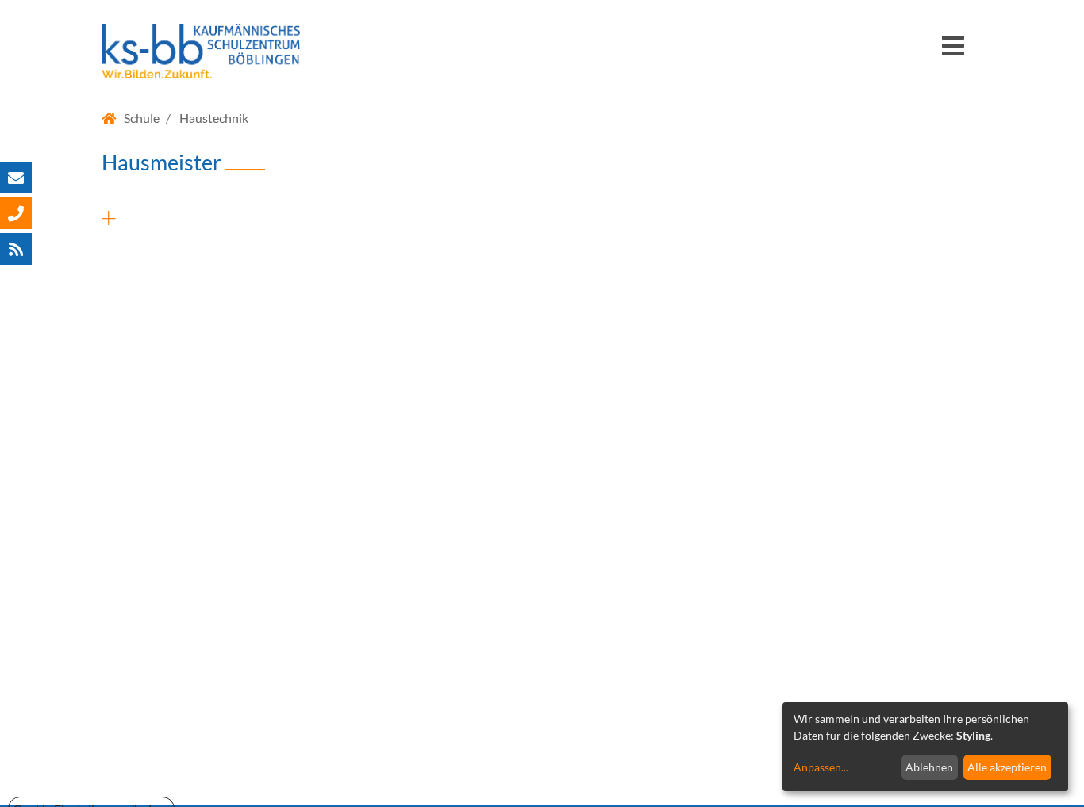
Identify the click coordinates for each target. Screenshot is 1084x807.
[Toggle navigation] (953, 52)
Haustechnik (213, 117)
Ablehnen (929, 767)
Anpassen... (821, 767)
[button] (542, 212)
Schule (142, 117)
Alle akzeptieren (1007, 767)
